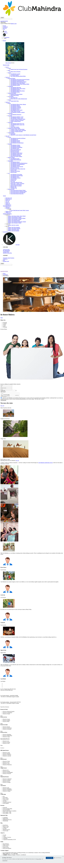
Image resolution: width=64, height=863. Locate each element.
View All (2, 405)
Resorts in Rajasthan (7, 734)
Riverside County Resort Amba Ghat (17, 168)
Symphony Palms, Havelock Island (17, 129)
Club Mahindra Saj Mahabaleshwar (17, 164)
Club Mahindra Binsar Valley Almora (17, 88)
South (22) (8, 102)
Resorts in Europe (6, 742)
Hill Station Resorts (4, 750)
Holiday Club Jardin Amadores (14, 228)
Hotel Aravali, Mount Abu (15, 149)
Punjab (9, 99)
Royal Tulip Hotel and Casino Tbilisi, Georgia (19, 210)
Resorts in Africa (6, 743)
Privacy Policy (6, 798)
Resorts (4, 25)
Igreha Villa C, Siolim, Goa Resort (17, 183)
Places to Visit (6, 826)
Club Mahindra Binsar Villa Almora (17, 90)
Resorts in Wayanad (7, 773)
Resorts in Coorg (6, 752)
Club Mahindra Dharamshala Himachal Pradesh (19, 79)
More (1, 715)
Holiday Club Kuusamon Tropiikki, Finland (16, 218)
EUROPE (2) (8, 208)
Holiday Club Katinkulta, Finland (14, 217)
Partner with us (6, 847)
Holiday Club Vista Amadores (14, 227)
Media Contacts (6, 844)
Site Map (5, 801)
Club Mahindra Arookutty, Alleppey (17, 112)
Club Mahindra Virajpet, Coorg (16, 117)
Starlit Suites (12, 133)
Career (4, 836)
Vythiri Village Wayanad (15, 111)
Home (5, 31)
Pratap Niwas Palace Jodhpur (16, 156)
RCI (4, 796)
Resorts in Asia (6, 741)
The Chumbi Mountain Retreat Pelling (18, 76)
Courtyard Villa (13, 179)
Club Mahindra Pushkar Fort (16, 154)
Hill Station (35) (9, 197)
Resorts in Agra (6, 787)
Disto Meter (5, 797)
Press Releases (6, 843)
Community (5, 817)
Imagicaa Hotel (13, 169)
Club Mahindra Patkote (15, 91)
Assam (9, 68)
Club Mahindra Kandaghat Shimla (17, 80)
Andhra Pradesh (11, 132)
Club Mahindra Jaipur (14, 148)
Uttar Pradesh (10, 96)
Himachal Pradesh (11, 78)
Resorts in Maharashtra (7, 735)
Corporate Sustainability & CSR (9, 839)
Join (4, 21)
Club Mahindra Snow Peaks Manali (17, 82)
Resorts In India (6, 64)
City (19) (7, 201)
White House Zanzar (14, 95)
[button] (58, 858)
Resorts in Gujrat (6, 736)
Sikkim (9, 72)
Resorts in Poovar (6, 781)
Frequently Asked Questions (8, 257)
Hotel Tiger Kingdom (14, 151)
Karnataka (10, 115)
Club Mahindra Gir (14, 139)
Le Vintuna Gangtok (14, 75)
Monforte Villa (13, 186)
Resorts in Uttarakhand (7, 712)
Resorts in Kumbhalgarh (8, 772)
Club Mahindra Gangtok (15, 73)
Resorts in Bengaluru (7, 788)
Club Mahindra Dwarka (15, 140)
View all (8, 62)
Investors (2, 805)
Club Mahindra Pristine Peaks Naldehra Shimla (19, 84)
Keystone (5, 28)
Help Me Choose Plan (7, 252)
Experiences (5, 26)
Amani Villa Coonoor (14, 127)
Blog (4, 29)
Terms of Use (5, 799)
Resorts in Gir (5, 770)
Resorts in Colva (6, 763)
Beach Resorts (3, 759)
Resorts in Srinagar (6, 782)
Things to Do (5, 827)
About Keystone (6, 249)
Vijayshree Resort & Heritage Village (17, 119)
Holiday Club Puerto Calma (13, 229)
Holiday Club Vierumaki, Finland (14, 222)
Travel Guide (5, 830)
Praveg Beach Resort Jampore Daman (18, 190)
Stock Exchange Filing (7, 808)
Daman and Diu (11, 189)
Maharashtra (10, 160)
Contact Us (5, 259)
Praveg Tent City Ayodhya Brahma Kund (18, 98)
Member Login (13, 23)
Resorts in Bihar (6, 721)
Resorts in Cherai (6, 761)
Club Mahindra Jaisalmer (15, 146)
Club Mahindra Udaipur (15, 145)
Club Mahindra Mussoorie (15, 87)
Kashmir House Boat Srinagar (16, 94)
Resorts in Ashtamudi (7, 778)
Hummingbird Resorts (14, 150)
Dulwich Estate (13, 172)
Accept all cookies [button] (49, 857)
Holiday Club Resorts (7, 213)
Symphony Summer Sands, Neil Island (18, 130)
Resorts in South (4, 724)
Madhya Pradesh (11, 157)
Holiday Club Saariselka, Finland (14, 219)
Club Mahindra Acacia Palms (16, 174)
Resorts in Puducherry (7, 728)
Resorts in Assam (6, 719)
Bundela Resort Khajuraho (15, 159)
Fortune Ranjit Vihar (14, 101)
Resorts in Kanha (6, 771)
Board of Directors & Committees (9, 810)
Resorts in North (4, 709)
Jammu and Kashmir (12, 93)
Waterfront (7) (8, 204)
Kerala (9, 103)
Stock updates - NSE (7, 813)
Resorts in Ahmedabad (7, 789)
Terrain (4, 195)
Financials (5, 807)
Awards (4, 835)
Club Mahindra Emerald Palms (16, 175)
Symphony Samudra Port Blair (16, 131)
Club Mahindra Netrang (15, 141)
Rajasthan (10, 143)
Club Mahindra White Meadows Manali (18, 81)
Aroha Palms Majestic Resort (16, 182)
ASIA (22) (8, 207)
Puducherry (10, 113)
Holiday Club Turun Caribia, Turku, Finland (17, 216)
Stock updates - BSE (7, 812)
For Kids (4, 828)
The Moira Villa (13, 188)
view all (17, 460)
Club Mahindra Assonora (15, 177)
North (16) (8, 77)
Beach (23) (8, 200)
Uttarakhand (10, 86)
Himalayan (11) (9, 199)
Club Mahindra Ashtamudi (15, 107)
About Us (2, 832)
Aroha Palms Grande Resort (16, 184)
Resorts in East (3, 717)
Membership (5, 820)
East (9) (7, 67)
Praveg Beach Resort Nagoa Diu (16, 193)
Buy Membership (6, 250)
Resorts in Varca (6, 762)
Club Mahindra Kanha (14, 158)
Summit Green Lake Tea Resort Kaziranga (18, 69)
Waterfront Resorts (4, 776)
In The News (5, 846)
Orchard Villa (13, 180)
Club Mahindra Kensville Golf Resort (17, 138)
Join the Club (3, 400)
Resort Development (7, 848)
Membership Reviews (7, 819)
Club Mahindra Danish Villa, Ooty (17, 123)
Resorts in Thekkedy (7, 754)
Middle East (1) (9, 211)
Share (1, 317)
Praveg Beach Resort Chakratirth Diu (17, 192)
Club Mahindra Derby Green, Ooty (17, 124)
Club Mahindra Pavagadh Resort (16, 142)
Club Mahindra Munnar (15, 105)
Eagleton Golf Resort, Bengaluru (17, 120)
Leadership (5, 838)
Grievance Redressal (7, 802)
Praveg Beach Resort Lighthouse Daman (18, 191)
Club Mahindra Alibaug (15, 165)
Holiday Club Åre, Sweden (13, 225)
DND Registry (6, 803)
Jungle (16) (8, 203)
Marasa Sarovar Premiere (15, 71)
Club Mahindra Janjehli (15, 85)
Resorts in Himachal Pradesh (8, 711)
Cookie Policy (4, 860)
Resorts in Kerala (6, 726)
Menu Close (3, 22)
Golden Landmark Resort (15, 121)
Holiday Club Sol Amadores (13, 230)
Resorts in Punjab (6, 713)
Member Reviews (6, 829)
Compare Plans (6, 251)
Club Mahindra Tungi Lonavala (16, 166)
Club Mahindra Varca (14, 176)
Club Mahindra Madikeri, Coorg (16, 116)
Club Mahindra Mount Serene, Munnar (18, 104)
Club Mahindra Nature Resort (16, 153)
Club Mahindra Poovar (15, 108)
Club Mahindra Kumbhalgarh (16, 147)
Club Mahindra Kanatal (15, 89)
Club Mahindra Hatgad (15, 162)
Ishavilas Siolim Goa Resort (16, 185)
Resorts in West (3, 732)
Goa (9, 173)
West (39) (7, 136)
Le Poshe (12, 125)
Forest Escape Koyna (14, 167)
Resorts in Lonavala (7, 755)
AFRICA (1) (8, 212)
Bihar (9, 70)
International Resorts (7, 205)
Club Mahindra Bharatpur (15, 155)
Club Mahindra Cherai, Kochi (16, 110)
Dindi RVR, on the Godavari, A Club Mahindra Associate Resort (23, 134)
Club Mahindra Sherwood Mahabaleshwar (18, 163)
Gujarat (9, 137)
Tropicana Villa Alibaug (15, 171)
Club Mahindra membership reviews (45, 462)
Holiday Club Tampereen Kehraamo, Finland (17, 221)
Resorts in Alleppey (7, 780)
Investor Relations (6, 809)
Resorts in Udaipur (6, 791)
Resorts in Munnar (6, 753)
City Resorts (3, 785)
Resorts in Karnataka (7, 729)
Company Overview (7, 837)
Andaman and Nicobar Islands (14, 128)
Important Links (4, 815)
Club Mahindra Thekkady (15, 106)
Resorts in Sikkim (6, 720)
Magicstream (5, 818)
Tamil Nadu (10, 122)
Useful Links (3, 794)
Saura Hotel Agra (13, 97)
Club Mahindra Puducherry (15, 114)
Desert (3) (7, 202)
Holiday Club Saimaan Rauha (14, 220)
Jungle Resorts (3, 768)
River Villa (12, 181)
